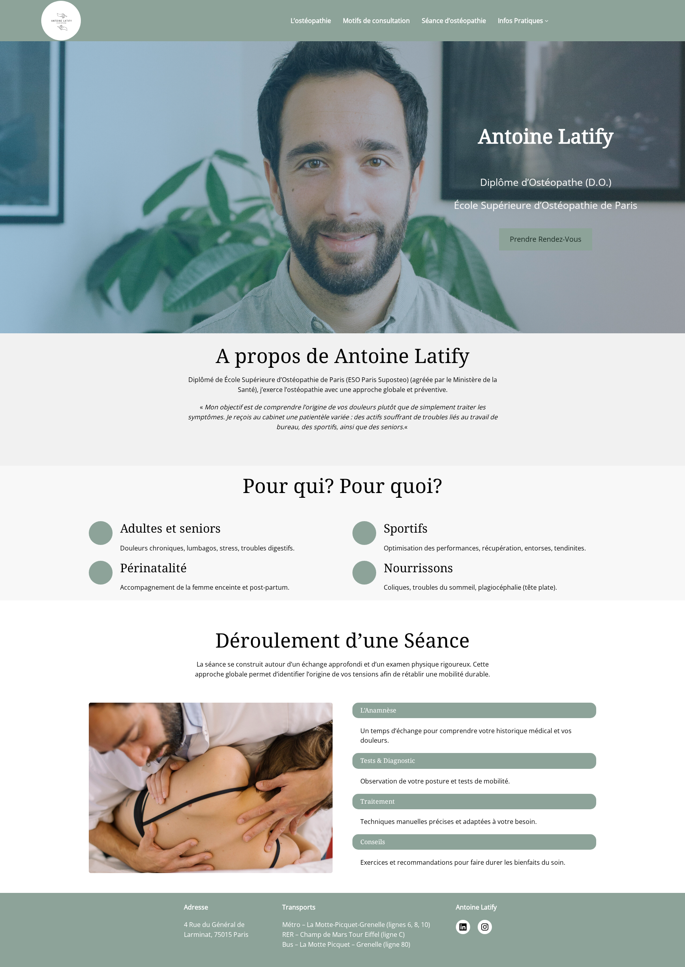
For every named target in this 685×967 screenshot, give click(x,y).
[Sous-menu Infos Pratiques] (547, 21)
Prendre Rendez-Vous (546, 239)
